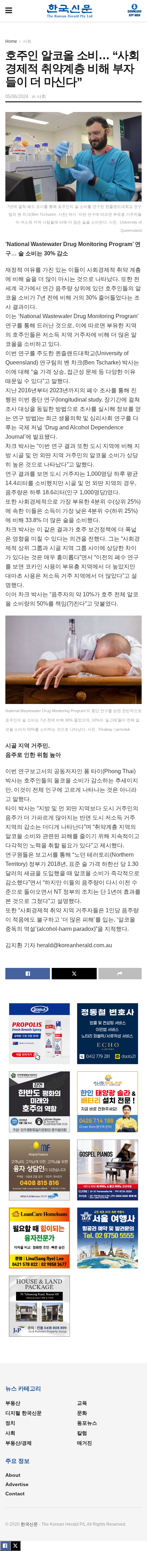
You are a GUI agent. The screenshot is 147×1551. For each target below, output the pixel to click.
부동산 (12, 1403)
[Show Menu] (8, 10)
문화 (82, 1413)
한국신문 (29, 1524)
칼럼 (82, 1433)
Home (11, 41)
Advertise (17, 1484)
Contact (15, 1493)
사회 (27, 41)
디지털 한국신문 (23, 1413)
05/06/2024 (16, 96)
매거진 (84, 1443)
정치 (10, 1423)
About (12, 1475)
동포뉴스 (87, 1423)
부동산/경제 (18, 1443)
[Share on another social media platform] (120, 973)
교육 (82, 1403)
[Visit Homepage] (70, 11)
